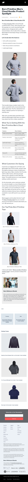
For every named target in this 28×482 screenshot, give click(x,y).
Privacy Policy (9, 479)
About (5, 479)
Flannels (5, 425)
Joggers (11, 425)
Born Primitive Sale (9, 199)
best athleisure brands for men (17, 462)
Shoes (19, 434)
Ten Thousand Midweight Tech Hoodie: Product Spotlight (11, 380)
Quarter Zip (6, 434)
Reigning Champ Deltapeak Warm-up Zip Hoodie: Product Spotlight (13, 355)
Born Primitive (8, 23)
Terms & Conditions (16, 479)
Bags (18, 425)
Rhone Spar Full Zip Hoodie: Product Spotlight (9, 405)
